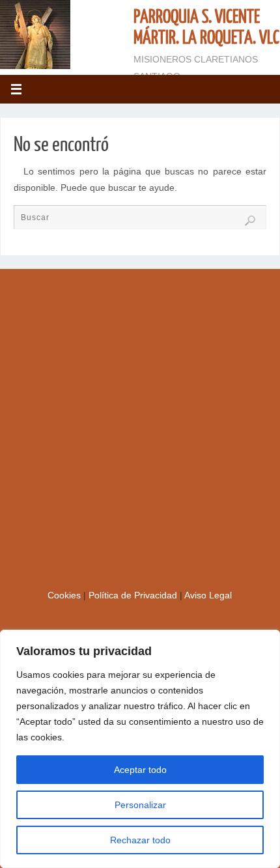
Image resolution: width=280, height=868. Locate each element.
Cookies (65, 595)
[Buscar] (250, 220)
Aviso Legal (208, 595)
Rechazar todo (140, 840)
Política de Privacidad (134, 595)
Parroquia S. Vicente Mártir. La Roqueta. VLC (206, 27)
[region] (140, 749)
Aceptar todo (140, 769)
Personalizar (140, 805)
